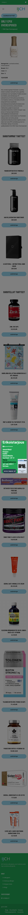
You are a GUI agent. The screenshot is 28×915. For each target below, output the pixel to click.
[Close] (2, 442)
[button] (10, 471)
